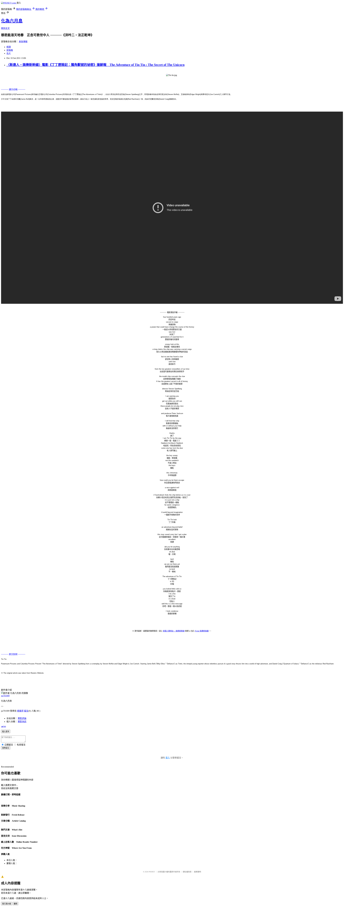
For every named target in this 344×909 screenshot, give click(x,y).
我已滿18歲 (6, 904)
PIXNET (152, 872)
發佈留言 (5, 748)
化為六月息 (12, 20)
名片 (8, 53)
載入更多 (5, 732)
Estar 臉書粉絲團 (202, 631)
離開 (15, 904)
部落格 (9, 50)
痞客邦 (20, 711)
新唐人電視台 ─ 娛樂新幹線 (173, 631)
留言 (26, 711)
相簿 (8, 47)
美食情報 (23, 41)
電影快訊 (22, 721)
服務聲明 (197, 872)
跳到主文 (5, 28)
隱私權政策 (187, 872)
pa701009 (5, 696)
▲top (3, 726)
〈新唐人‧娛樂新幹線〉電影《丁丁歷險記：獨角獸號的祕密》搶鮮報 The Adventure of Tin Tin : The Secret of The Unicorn (95, 64)
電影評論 (22, 718)
